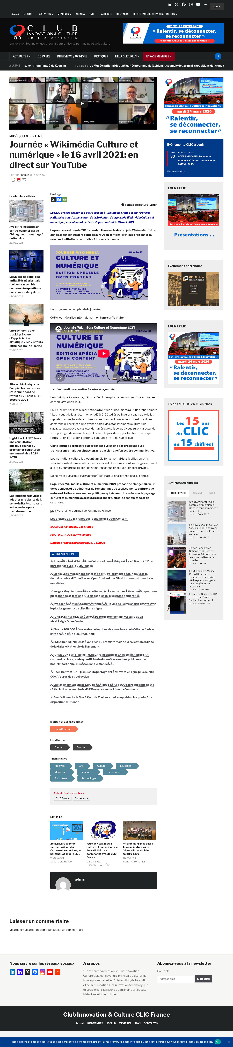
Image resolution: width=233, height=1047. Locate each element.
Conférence (81, 798)
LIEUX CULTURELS (126, 56)
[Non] (228, 1042)
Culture (101, 765)
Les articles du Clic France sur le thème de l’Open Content (89, 518)
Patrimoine (61, 778)
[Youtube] (198, 4)
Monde (81, 747)
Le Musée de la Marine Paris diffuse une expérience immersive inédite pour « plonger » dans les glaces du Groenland (202, 579)
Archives (60, 765)
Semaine (198, 493)
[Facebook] (183, 4)
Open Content (31, 136)
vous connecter (35, 929)
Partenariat (113, 772)
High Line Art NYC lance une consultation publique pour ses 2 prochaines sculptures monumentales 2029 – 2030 (25, 448)
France (58, 747)
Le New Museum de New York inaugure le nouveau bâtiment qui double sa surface (203, 529)
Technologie (89, 778)
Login (216, 6)
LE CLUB (28, 14)
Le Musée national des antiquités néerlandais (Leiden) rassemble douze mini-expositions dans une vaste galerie (140, 65)
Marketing (60, 772)
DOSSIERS (44, 56)
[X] (176, 4)
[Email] (64, 199)
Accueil (15, 14)
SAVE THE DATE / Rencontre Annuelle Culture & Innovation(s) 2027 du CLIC (197, 160)
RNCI (91, 14)
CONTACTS (122, 14)
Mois (212, 493)
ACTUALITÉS (20, 56)
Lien (53, 510)
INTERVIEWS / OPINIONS (72, 56)
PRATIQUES (101, 56)
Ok (217, 1041)
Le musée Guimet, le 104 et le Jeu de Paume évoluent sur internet (203, 597)
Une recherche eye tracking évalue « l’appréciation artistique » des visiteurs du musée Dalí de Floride (26, 338)
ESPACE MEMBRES (157, 56)
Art (81, 765)
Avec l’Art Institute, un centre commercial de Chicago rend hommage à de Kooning (26, 232)
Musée (14, 136)
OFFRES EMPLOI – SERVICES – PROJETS (154, 14)
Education (126, 765)
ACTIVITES (45, 14)
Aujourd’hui (178, 493)
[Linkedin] (20, 972)
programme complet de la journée (77, 309)
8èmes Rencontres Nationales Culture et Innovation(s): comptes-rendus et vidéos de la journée (202, 554)
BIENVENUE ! (95, 1023)
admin (25, 175)
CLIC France (63, 798)
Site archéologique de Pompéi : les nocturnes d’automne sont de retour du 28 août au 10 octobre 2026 (25, 392)
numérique (87, 772)
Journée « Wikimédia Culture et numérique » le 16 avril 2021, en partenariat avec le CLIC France (102, 850)
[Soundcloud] (205, 4)
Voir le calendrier (176, 171)
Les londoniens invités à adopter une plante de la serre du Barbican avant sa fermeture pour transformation (25, 503)
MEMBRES (63, 14)
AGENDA (80, 14)
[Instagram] (190, 4)
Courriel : (163, 971)
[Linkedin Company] (169, 4)
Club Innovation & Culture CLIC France (116, 1014)
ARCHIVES (106, 14)
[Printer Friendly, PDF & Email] (18, 179)
